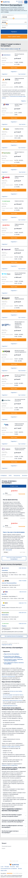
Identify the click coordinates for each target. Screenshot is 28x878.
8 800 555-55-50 (22, 623)
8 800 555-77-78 (22, 603)
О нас (2, 866)
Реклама (7, 866)
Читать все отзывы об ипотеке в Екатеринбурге (14, 558)
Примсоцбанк (5, 614)
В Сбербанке (4, 475)
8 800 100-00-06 (22, 568)
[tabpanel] (13, 846)
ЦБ (17, 1)
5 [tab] (16, 861)
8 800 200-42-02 (22, 612)
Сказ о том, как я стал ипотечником (14, 532)
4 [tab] (14, 861)
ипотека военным (7, 697)
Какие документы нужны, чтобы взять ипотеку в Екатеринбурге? (13, 660)
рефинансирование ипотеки (10, 705)
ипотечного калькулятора (8, 676)
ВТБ (9, 765)
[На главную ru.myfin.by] (14, 865)
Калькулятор (17, 475)
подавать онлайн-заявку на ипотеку (11, 746)
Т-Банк (3, 605)
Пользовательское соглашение (9, 868)
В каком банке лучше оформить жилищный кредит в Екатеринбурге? (13, 657)
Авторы (20, 868)
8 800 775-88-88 (22, 580)
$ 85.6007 (20, 1)
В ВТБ (10, 475)
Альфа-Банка (14, 765)
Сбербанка (4, 765)
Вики (17, 866)
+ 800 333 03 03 (22, 591)
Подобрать (14, 31)
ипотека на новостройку (15, 691)
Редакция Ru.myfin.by (7, 644)
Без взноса (24, 475)
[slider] (13, 18)
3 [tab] (13, 861)
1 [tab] (10, 861)
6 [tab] (17, 861)
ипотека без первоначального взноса (12, 700)
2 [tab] (12, 861)
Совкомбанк (5, 570)
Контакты (12, 866)
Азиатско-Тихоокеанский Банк (9, 583)
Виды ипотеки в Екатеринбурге (11, 654)
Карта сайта (4, 870)
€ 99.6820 (20, 2)
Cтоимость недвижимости (8, 15)
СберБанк (4, 625)
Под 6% (3, 848)
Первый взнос (5, 20)
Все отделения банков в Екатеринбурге (14, 636)
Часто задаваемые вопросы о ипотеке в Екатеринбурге (14, 663)
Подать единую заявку (14, 36)
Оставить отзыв (14, 486)
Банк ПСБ (4, 594)
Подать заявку (14, 67)
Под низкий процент (6, 846)
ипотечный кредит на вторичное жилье (13, 694)
